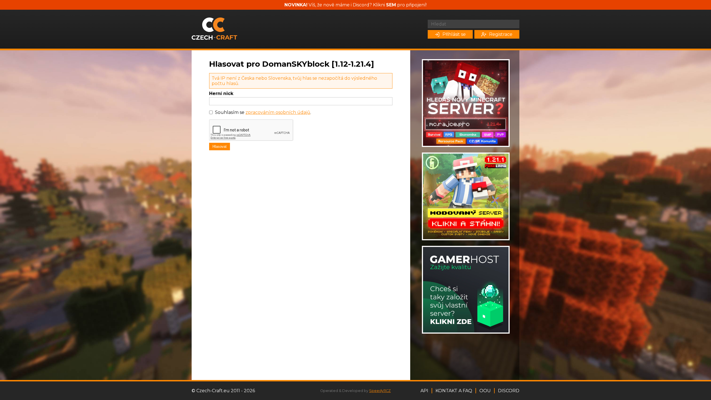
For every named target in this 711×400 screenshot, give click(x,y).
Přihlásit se (454, 34)
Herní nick (221, 93)
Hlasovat (219, 146)
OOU (485, 390)
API (424, 390)
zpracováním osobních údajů (278, 112)
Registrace (500, 34)
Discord (508, 390)
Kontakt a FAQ (453, 390)
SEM (391, 5)
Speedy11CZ (380, 391)
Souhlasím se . (263, 112)
